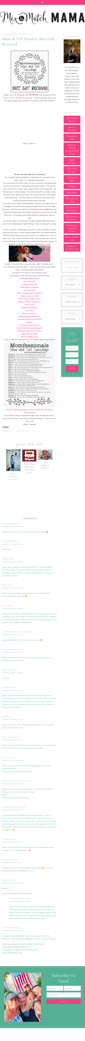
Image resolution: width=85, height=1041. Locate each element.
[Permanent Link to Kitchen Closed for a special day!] (13, 470)
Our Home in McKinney (72, 218)
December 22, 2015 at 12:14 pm (12, 562)
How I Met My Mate (29, 334)
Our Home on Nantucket (72, 209)
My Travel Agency (72, 119)
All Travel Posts (72, 179)
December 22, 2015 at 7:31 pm (12, 862)
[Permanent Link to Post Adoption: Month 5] (45, 459)
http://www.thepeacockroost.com (15, 798)
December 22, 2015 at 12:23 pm (12, 588)
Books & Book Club (72, 238)
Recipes (72, 313)
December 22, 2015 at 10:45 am (12, 526)
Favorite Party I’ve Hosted (29, 319)
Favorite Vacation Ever (29, 325)
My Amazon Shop (72, 200)
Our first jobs (30, 290)
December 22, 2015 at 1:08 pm (12, 652)
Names (30, 322)
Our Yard (29, 310)
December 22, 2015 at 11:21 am (12, 544)
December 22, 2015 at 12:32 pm (12, 608)
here (10, 215)
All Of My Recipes (72, 170)
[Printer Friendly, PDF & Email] (5, 427)
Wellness (72, 186)
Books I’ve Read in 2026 (72, 247)
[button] (42, 2)
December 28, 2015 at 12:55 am (12, 930)
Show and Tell (12, 34)
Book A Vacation (72, 128)
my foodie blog (15, 410)
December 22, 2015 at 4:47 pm (12, 760)
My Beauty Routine (29, 308)
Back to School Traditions (29, 302)
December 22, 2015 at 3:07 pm (12, 740)
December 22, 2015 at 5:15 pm (12, 784)
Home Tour (29, 305)
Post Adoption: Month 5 (45, 465)
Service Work (30, 281)
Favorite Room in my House (30, 331)
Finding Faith (36, 212)
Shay (3, 34)
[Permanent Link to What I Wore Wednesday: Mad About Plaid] (29, 461)
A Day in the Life (29, 284)
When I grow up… (29, 313)
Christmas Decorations (29, 278)
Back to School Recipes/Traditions (72, 149)
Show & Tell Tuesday (12, 98)
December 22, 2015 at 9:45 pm (12, 883)
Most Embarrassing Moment (29, 328)
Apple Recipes (72, 161)
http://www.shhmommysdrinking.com (17, 771)
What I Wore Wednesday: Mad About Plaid (29, 468)
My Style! (72, 192)
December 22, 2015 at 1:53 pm (12, 673)
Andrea (33, 94)
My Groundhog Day (29, 337)
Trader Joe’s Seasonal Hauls (72, 228)
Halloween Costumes (29, 287)
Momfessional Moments (29, 316)
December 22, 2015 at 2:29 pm (12, 690)
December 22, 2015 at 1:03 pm (12, 635)
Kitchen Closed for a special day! (13, 476)
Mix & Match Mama (42, 17)
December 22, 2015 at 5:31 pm (12, 810)
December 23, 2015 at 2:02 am (19, 901)
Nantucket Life (72, 137)
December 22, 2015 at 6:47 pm (12, 842)
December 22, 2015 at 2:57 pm (12, 719)
